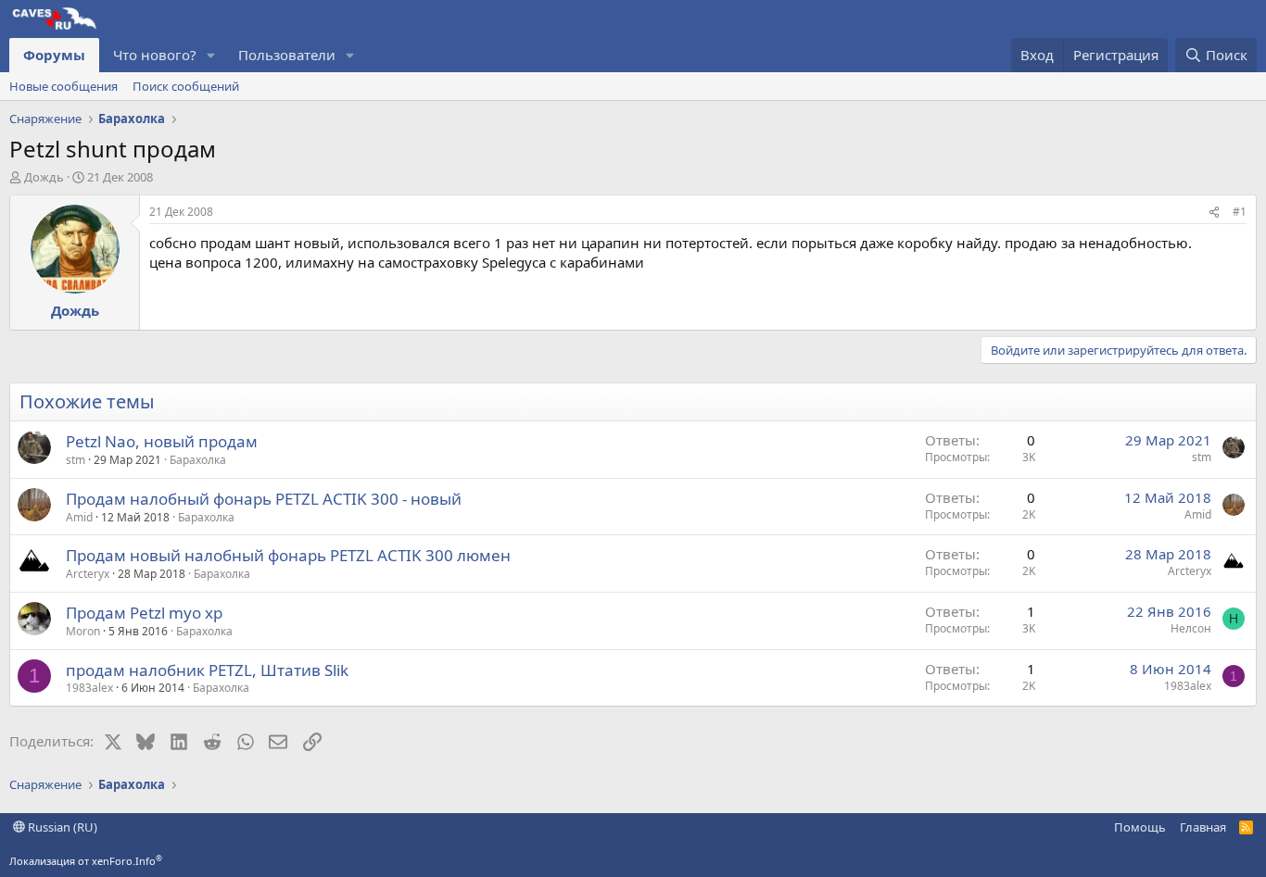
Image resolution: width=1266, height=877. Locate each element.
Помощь (1140, 827)
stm (75, 460)
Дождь (44, 177)
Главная (1203, 827)
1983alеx (89, 687)
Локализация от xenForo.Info (85, 861)
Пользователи (286, 54)
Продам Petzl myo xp (144, 612)
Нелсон (1191, 628)
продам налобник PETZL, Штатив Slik (207, 670)
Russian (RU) (61, 827)
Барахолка (198, 460)
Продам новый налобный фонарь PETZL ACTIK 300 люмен (288, 555)
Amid (79, 517)
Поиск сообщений (186, 86)
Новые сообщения (63, 86)
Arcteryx (87, 574)
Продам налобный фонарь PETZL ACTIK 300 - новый (264, 498)
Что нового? (154, 54)
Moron (83, 631)
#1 (1240, 211)
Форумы (54, 54)
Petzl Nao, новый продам (162, 441)
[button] (211, 55)
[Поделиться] (1214, 212)
